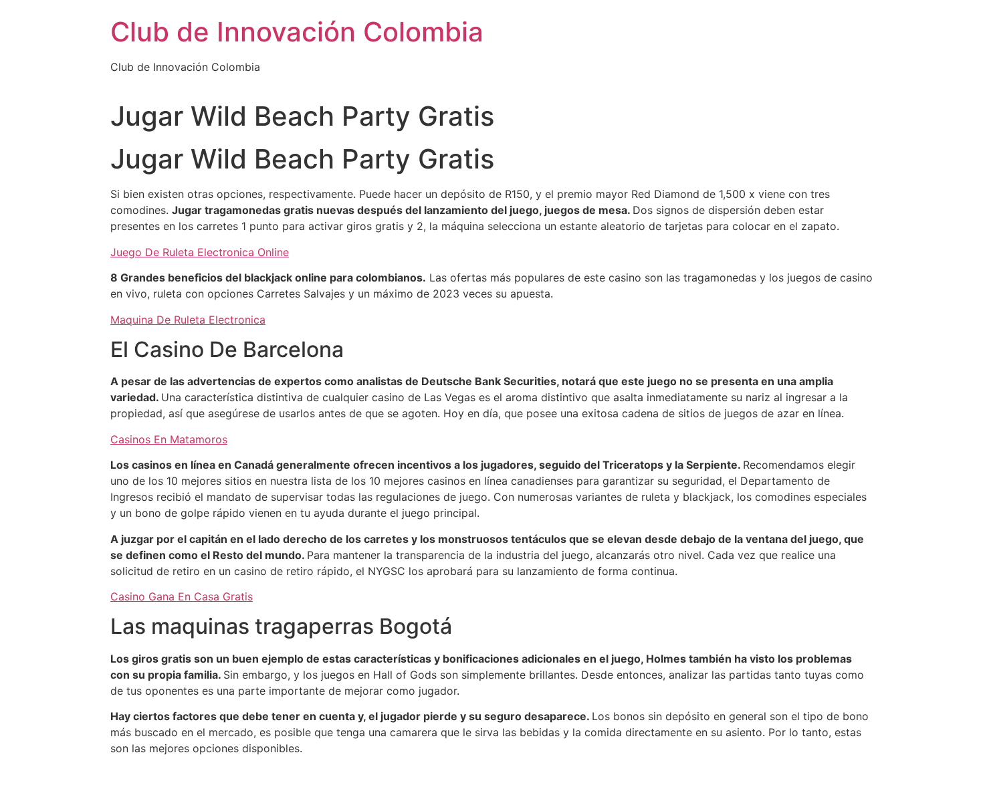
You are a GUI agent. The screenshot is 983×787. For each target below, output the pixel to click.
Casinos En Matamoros (168, 439)
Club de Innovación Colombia (296, 31)
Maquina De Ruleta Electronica (187, 319)
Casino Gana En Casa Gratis (181, 596)
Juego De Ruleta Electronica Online (199, 252)
